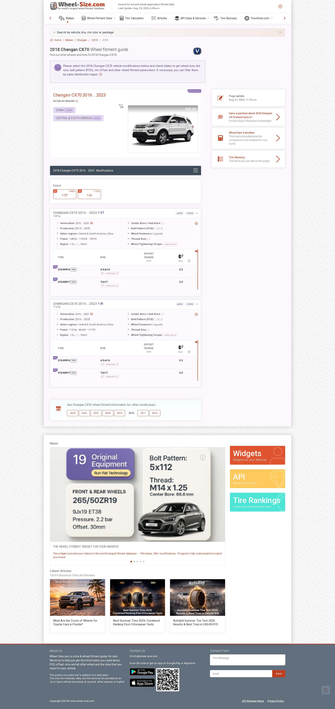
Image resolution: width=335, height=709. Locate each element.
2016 (154, 413)
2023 (72, 413)
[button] (167, 32)
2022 (84, 413)
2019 (119, 413)
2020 (108, 413)
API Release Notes (253, 701)
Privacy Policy (275, 701)
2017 (143, 413)
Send (279, 673)
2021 (96, 413)
